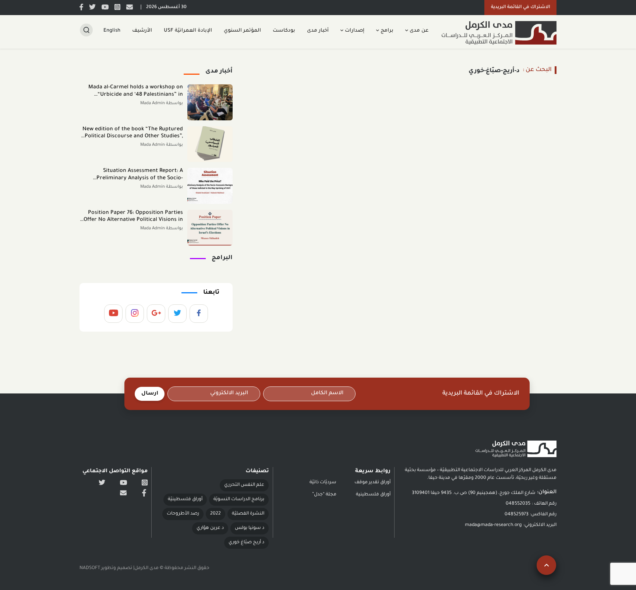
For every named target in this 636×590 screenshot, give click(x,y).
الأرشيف (142, 30)
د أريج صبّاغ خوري (246, 542)
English (111, 30)
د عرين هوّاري (210, 528)
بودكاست (284, 30)
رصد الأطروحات (183, 513)
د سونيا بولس (249, 528)
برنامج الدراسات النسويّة (238, 499)
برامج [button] (386, 30)
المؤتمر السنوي (242, 30)
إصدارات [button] (353, 30)
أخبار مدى (318, 30)
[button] (520, 7)
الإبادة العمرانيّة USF (188, 30)
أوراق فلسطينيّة (185, 499)
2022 (215, 513)
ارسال (149, 394)
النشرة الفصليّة (248, 513)
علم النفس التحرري (244, 485)
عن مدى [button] (418, 30)
